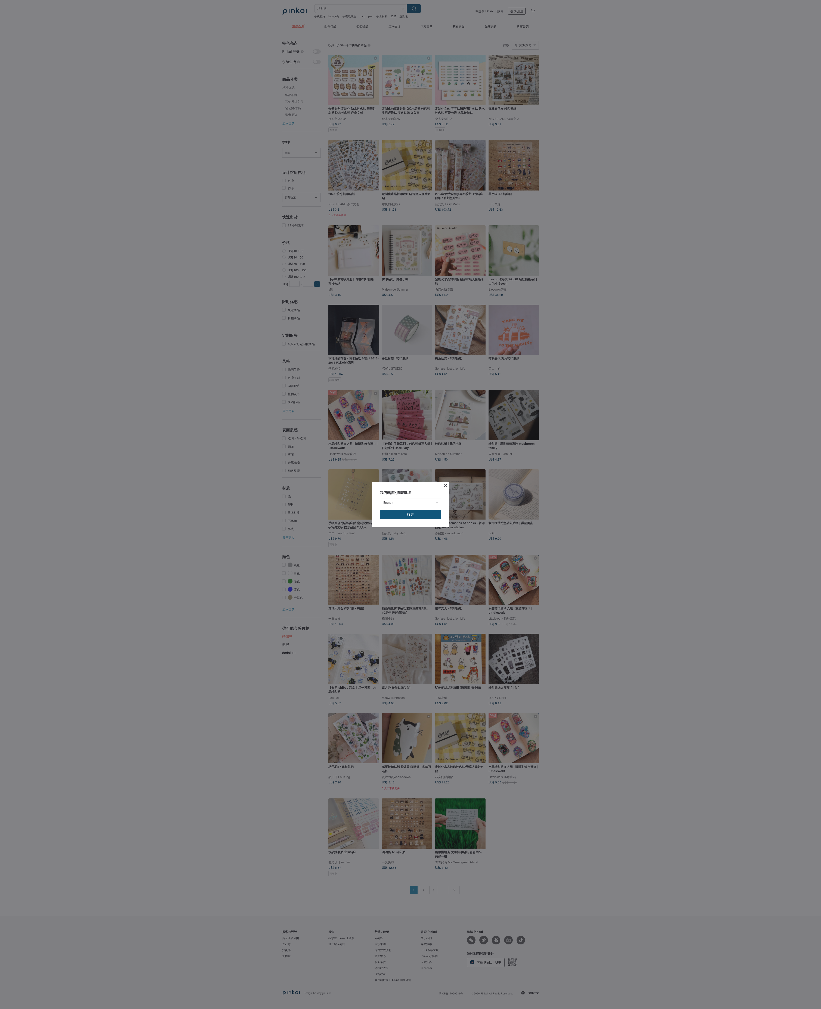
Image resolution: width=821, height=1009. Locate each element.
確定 (410, 514)
